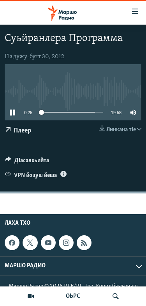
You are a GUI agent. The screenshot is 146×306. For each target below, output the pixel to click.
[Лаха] (115, 296)
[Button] (27, 162)
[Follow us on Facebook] (12, 242)
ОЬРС (73, 296)
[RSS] (84, 242)
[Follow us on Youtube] (48, 242)
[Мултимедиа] (30, 296)
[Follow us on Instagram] (66, 242)
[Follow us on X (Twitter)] (30, 242)
